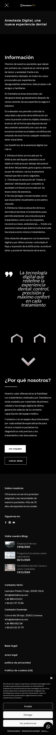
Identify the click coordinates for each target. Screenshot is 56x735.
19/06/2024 (23, 546)
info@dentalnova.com (16, 594)
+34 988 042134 (14, 623)
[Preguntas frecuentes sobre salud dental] (10, 555)
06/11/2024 (23, 559)
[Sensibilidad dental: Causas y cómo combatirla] (10, 567)
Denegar (28, 714)
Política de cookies (13, 731)
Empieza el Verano (27, 543)
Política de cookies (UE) (19, 670)
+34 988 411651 (14, 598)
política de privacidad (18, 662)
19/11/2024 (23, 572)
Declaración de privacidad (31, 731)
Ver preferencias (28, 723)
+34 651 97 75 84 (14, 602)
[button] (51, 678)
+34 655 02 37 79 (14, 627)
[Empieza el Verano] (10, 544)
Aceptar (28, 706)
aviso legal (45, 731)
